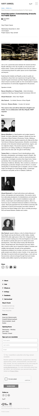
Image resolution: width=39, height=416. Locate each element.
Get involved (8, 299)
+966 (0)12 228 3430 (8, 308)
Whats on (7, 288)
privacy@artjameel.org (10, 367)
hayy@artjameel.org (8, 306)
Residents (7, 295)
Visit (5, 284)
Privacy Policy (14, 371)
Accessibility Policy (12, 408)
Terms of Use (4, 408)
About (6, 280)
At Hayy (6, 291)
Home (2, 8)
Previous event (5, 42)
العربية (30, 4)
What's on (8, 8)
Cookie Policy (20, 408)
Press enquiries (6, 310)
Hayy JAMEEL (7, 4)
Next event (34, 42)
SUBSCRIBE (11, 386)
